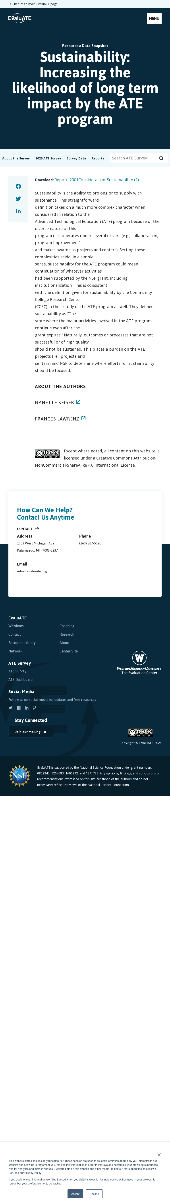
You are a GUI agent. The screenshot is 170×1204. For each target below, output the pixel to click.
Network (15, 651)
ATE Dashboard (20, 679)
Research (67, 634)
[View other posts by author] (78, 402)
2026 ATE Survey (48, 158)
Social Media (21, 691)
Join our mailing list (30, 731)
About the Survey (16, 158)
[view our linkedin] (26, 708)
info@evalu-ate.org (32, 571)
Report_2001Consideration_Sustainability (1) (96, 179)
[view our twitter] (10, 708)
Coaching (67, 625)
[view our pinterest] (34, 708)
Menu (154, 18)
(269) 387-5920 (90, 543)
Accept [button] (75, 1194)
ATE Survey (19, 663)
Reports (98, 158)
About (65, 642)
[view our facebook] (18, 708)
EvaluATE (17, 618)
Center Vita (69, 651)
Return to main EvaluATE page (36, 4)
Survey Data (76, 158)
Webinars (16, 625)
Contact (25, 529)
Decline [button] (94, 1194)
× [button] (159, 1153)
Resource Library (22, 642)
